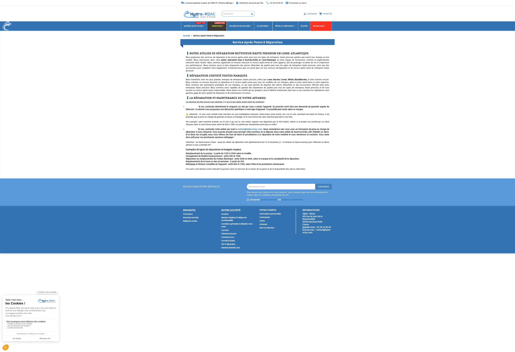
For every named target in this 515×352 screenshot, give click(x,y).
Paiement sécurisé (228, 233)
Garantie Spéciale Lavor (230, 247)
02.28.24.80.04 (276, 2)
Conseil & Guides (228, 240)
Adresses (263, 224)
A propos (225, 230)
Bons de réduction (267, 228)
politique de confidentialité (291, 199)
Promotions (188, 214)
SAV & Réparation (228, 244)
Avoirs (262, 221)
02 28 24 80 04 (324, 227)
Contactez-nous (227, 237)
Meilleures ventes (190, 221)
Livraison (225, 214)
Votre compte (268, 210)
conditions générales (268, 199)
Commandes (265, 217)
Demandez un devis (298, 2)
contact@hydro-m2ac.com (249, 129)
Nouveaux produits (191, 217)
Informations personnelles (270, 214)
